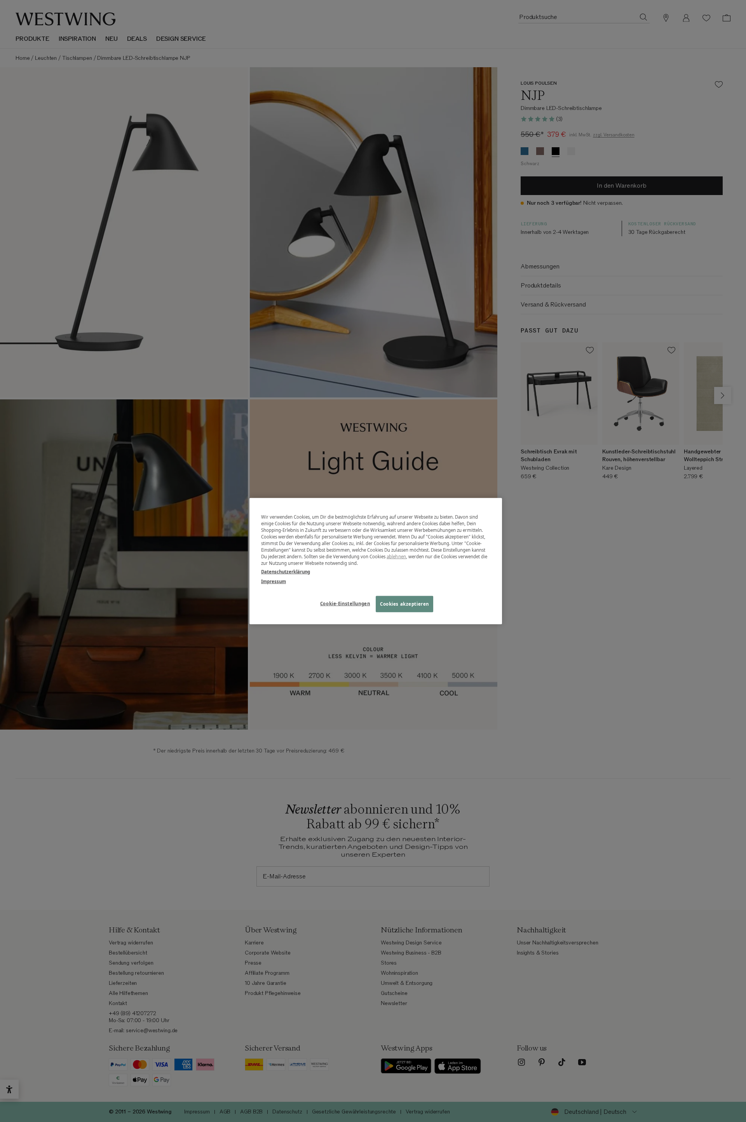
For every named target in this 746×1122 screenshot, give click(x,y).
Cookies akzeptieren (404, 603)
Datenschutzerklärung (285, 571)
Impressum (273, 581)
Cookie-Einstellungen (345, 603)
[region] (375, 561)
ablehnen (396, 556)
